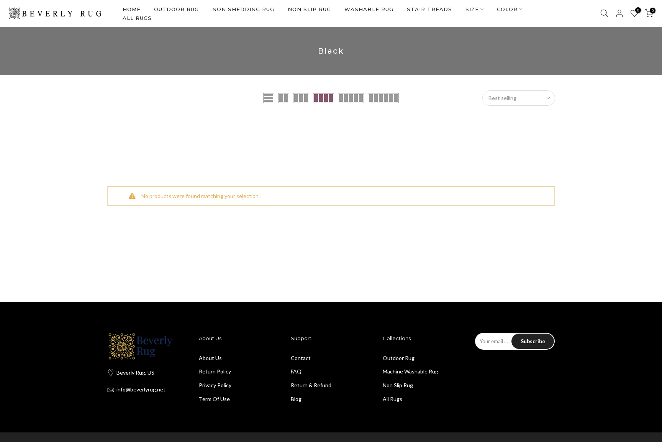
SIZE (472, 9)
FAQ (296, 371)
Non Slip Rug (398, 385)
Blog (296, 399)
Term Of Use (214, 399)
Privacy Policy (215, 385)
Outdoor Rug (399, 358)
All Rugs (392, 399)
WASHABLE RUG (368, 9)
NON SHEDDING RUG (243, 9)
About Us (210, 358)
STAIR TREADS (429, 9)
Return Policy (215, 371)
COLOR (507, 9)
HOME (132, 9)
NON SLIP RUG (309, 9)
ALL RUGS (137, 18)
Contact (301, 358)
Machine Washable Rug (410, 371)
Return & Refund (311, 385)
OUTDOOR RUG (176, 9)
